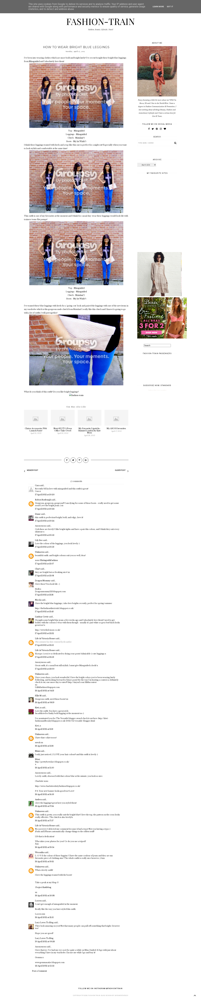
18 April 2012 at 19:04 (44, 847)
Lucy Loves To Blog (44, 922)
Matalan (79, 138)
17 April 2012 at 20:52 (44, 535)
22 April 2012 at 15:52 (44, 966)
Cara (37, 485)
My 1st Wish (78, 141)
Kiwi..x (38, 707)
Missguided (34, 61)
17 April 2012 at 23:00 (44, 669)
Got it (170, 7)
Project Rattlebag (43, 887)
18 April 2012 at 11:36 (44, 746)
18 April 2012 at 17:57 (44, 820)
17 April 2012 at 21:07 (44, 564)
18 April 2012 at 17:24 (44, 806)
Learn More (158, 7)
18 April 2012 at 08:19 (44, 702)
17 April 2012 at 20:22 (44, 509)
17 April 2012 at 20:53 (44, 547)
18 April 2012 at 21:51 (44, 917)
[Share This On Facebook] (66, 460)
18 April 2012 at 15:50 (44, 768)
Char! (37, 569)
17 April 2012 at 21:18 (44, 595)
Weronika (39, 852)
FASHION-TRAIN (100, 21)
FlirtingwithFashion (49, 560)
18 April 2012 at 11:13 (44, 729)
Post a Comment (39, 971)
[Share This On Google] (85, 460)
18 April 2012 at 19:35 (44, 861)
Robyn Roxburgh (43, 500)
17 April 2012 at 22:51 (44, 645)
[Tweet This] (73, 460)
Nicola (38, 600)
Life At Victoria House (45, 638)
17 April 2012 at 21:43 (44, 611)
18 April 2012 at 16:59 (44, 794)
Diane (37, 514)
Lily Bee (39, 540)
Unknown (39, 552)
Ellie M (38, 696)
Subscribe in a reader (157, 390)
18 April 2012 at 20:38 (45, 895)
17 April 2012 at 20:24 (44, 521)
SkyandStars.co (121, 995)
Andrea (38, 799)
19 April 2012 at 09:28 (45, 941)
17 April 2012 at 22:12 (44, 633)
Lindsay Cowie (41, 617)
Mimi (37, 751)
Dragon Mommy (42, 581)
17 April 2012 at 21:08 (44, 575)
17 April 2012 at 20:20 (45, 494)
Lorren (38, 901)
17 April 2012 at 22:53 (44, 657)
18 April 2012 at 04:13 (44, 691)
